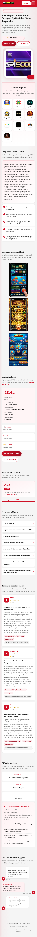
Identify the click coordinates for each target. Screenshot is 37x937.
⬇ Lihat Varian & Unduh (11, 454)
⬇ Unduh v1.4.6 (9, 44)
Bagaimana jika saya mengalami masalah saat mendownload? (17, 572)
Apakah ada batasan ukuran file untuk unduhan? (16, 563)
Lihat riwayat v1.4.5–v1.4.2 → (11, 500)
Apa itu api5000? (9, 523)
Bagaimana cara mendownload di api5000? (17, 530)
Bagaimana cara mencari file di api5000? (17, 555)
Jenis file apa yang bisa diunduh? (14, 542)
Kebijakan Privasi (25, 923)
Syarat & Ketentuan (12, 923)
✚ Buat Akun (23, 44)
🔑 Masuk (26, 3)
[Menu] (33, 3)
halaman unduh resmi (10, 494)
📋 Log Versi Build (10, 459)
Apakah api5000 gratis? (11, 536)
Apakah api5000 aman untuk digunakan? (17, 549)
